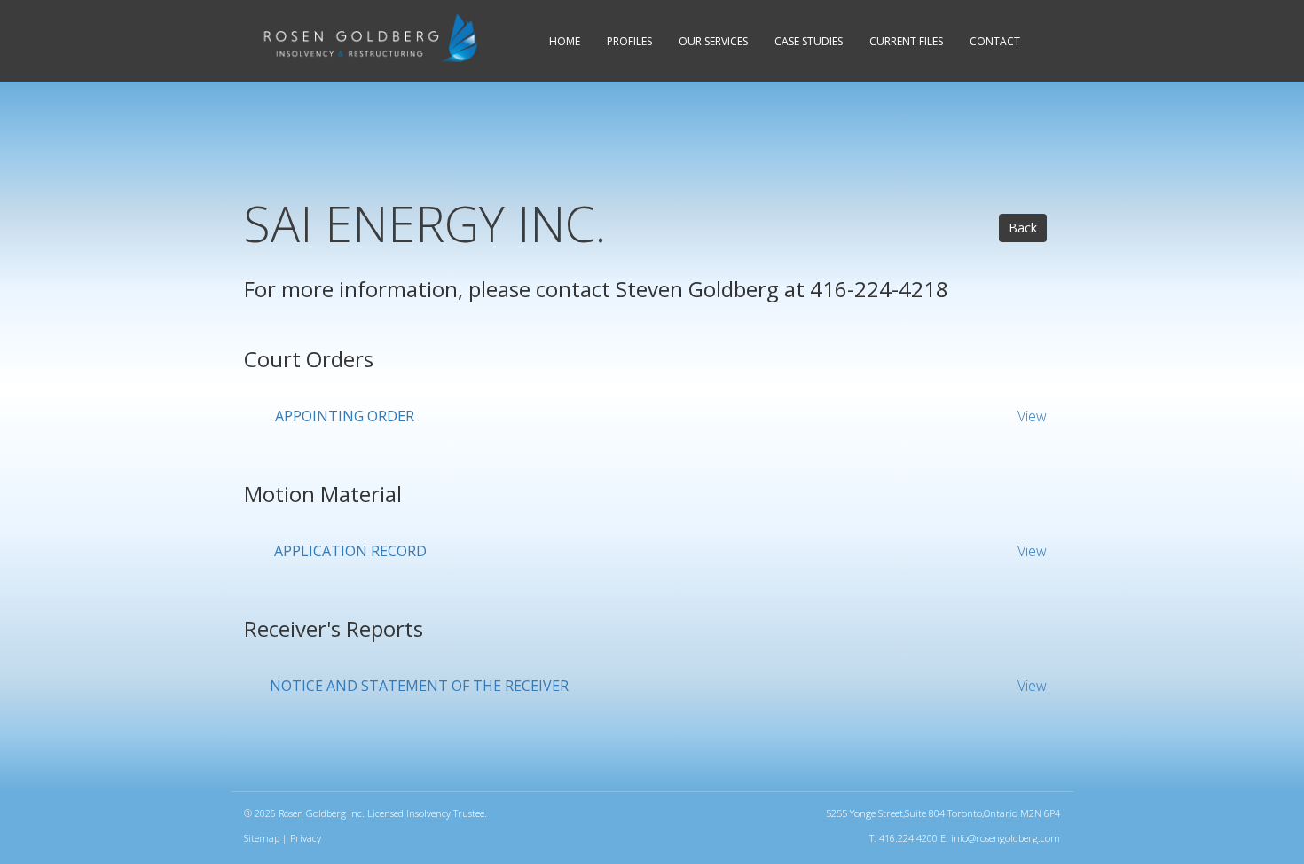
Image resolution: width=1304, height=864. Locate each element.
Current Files (906, 41)
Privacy (305, 837)
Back (1023, 227)
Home (564, 41)
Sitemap (261, 837)
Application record (350, 551)
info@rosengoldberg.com (1005, 837)
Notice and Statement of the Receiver (419, 685)
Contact (995, 41)
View (1032, 416)
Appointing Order (344, 416)
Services (713, 41)
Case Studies (808, 41)
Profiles (629, 41)
